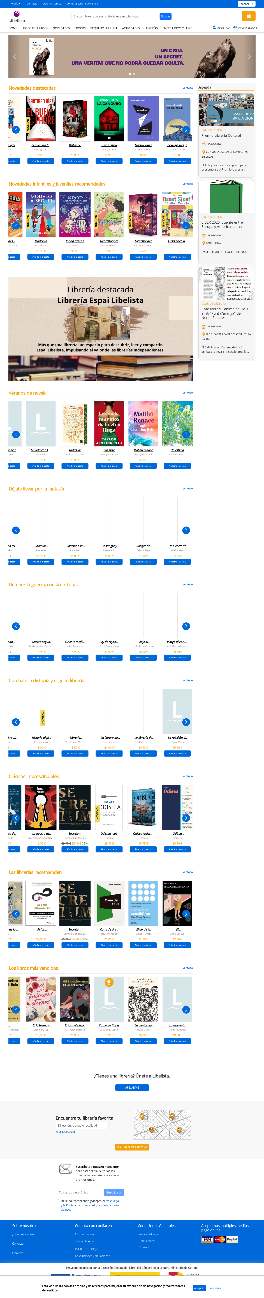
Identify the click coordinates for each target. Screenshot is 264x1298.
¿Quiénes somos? (52, 3)
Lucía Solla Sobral (109, 1029)
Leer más (215, 1288)
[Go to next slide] (186, 130)
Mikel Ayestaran (75, 646)
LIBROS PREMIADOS (35, 28)
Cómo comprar (84, 1234)
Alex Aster (41, 550)
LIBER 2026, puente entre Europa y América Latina (222, 224)
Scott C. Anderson (109, 646)
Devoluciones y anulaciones (92, 1256)
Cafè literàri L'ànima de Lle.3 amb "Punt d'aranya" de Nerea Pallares (225, 313)
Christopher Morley (75, 741)
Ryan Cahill (109, 550)
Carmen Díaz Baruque (75, 837)
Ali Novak (41, 454)
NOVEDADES (61, 28)
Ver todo (188, 88)
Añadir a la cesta (41, 160)
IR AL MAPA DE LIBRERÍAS (132, 1147)
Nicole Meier (177, 741)
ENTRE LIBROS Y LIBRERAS (180, 28)
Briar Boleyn (143, 550)
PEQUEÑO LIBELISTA (103, 28)
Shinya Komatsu (177, 454)
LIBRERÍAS (151, 28)
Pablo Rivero (109, 149)
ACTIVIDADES (131, 28)
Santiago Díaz (41, 149)
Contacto (32, 3)
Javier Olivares (35, 837)
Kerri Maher (109, 741)
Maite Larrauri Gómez (40, 646)
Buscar (165, 16)
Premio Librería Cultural (221, 135)
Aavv (75, 245)
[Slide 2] (134, 74)
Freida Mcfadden (177, 1029)
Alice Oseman (109, 245)
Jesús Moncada (109, 933)
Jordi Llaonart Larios (143, 646)
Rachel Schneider (143, 245)
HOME (13, 28)
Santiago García (52, 837)
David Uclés (143, 1029)
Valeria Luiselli (177, 149)
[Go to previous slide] (16, 130)
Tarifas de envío (85, 1241)
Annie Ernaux (177, 933)
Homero (109, 837)
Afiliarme (132, 1088)
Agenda (204, 87)
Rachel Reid (41, 245)
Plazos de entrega (86, 1249)
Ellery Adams (41, 741)
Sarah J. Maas (177, 550)
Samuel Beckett (143, 149)
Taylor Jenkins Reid (109, 454)
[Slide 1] (130, 74)
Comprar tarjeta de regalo (82, 3)
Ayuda (14, 3)
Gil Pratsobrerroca (75, 1029)
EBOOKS (80, 28)
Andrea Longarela (75, 454)
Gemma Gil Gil (40, 1029)
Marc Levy (143, 741)
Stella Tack (75, 550)
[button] (14, 56)
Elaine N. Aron (143, 933)
